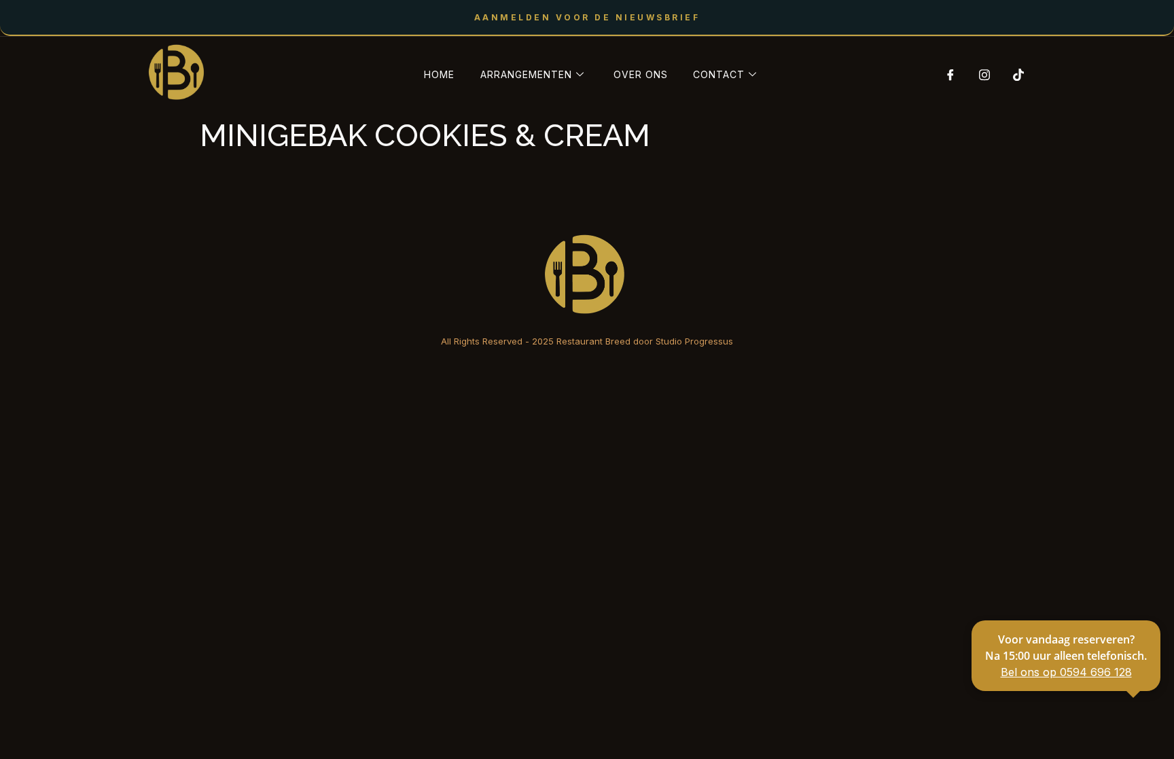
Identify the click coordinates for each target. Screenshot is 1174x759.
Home (439, 74)
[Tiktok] (1013, 75)
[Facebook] (946, 75)
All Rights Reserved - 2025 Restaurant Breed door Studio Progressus (587, 341)
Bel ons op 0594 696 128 (1066, 672)
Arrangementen (526, 74)
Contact (719, 74)
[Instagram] (980, 75)
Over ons (640, 74)
